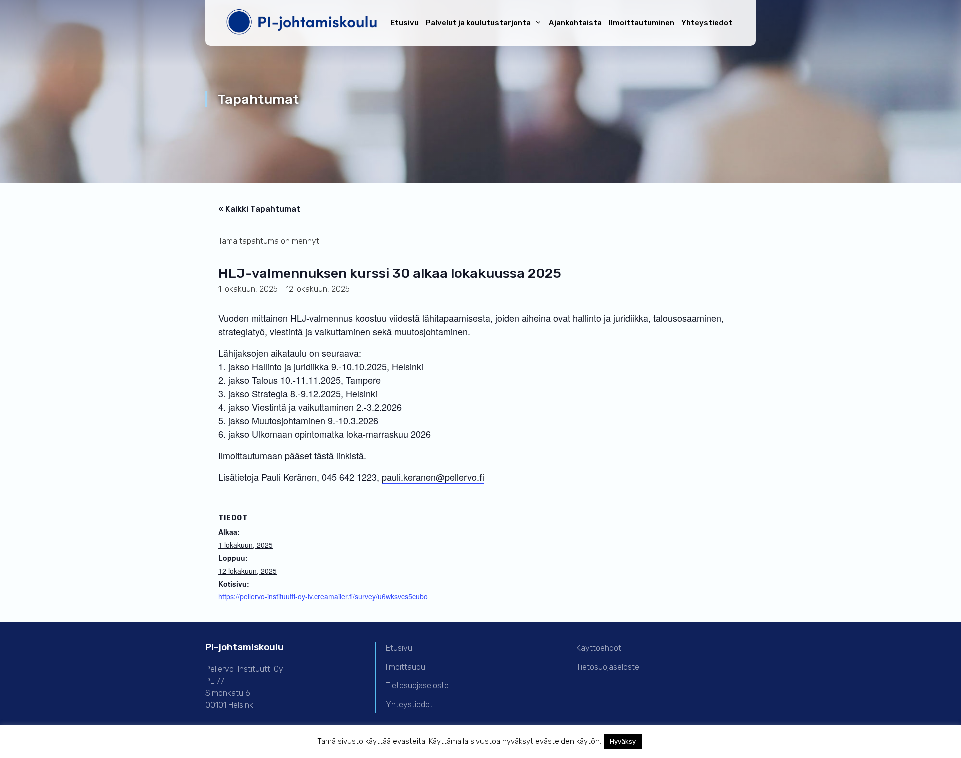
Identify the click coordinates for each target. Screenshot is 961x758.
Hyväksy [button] (623, 741)
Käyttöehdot (598, 648)
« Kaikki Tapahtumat (259, 209)
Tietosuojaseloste (417, 685)
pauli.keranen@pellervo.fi (433, 476)
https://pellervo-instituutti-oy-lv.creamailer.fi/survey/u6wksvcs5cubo (323, 596)
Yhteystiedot (706, 22)
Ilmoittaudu (405, 667)
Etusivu (404, 22)
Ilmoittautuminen (641, 22)
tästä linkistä (339, 455)
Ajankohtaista (575, 22)
